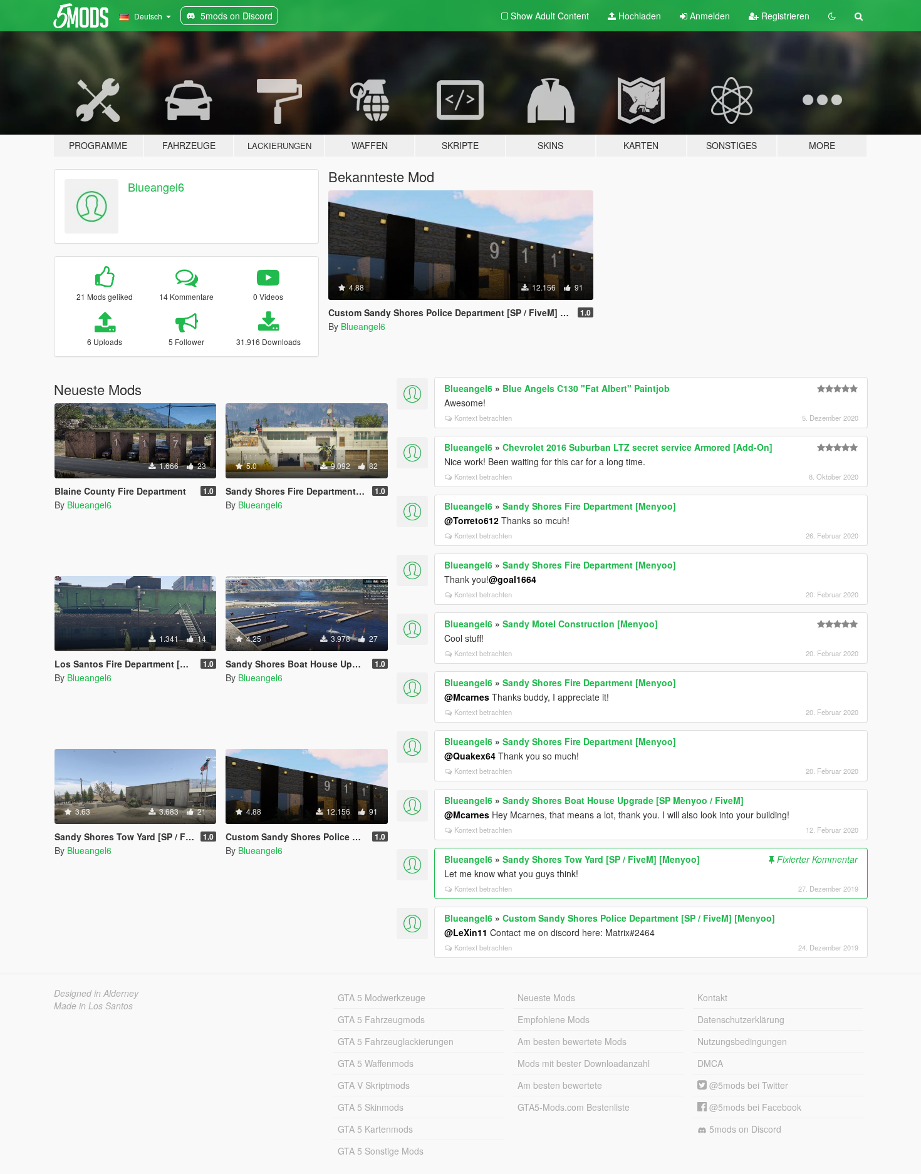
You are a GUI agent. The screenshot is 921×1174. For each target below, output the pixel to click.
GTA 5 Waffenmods (376, 1063)
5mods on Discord (744, 1129)
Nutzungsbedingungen (742, 1041)
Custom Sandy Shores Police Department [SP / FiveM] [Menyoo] (638, 918)
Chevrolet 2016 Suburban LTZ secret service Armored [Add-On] (637, 447)
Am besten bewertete (560, 1085)
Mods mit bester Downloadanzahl (584, 1063)
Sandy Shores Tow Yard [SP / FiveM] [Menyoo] (601, 859)
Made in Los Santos (93, 1005)
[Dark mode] (832, 15)
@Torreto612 (471, 520)
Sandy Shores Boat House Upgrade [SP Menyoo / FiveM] (623, 800)
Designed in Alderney (96, 993)
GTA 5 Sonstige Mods (381, 1151)
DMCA (710, 1063)
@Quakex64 (470, 755)
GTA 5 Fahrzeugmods (381, 1019)
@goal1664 (512, 579)
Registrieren (784, 15)
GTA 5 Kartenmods (375, 1129)
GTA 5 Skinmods (370, 1107)
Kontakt (712, 997)
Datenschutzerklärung (740, 1019)
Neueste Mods (546, 997)
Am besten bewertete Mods (572, 1041)
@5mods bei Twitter (747, 1085)
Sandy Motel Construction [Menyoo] (580, 623)
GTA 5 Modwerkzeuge (381, 997)
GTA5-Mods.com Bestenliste (574, 1107)
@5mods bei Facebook (754, 1107)
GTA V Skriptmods (374, 1085)
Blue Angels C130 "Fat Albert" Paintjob (586, 388)
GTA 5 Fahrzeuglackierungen (396, 1041)
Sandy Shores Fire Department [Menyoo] (589, 506)
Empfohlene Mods (554, 1019)
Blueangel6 (156, 186)
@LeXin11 (465, 932)
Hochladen (638, 15)
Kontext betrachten (483, 418)
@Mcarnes (466, 697)
